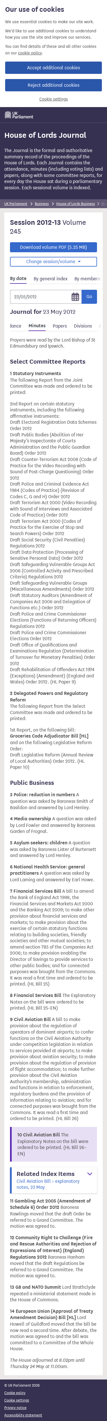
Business (42, 204)
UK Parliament (15, 204)
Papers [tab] (60, 326)
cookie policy (30, 53)
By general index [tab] (50, 278)
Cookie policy (14, 1393)
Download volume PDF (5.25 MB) (53, 247)
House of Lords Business (75, 204)
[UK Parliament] (19, 115)
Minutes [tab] (37, 326)
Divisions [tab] (83, 326)
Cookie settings (53, 99)
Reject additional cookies (53, 85)
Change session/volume (51, 261)
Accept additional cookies (53, 67)
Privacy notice (15, 1408)
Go (89, 296)
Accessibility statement (23, 1415)
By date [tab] (18, 278)
